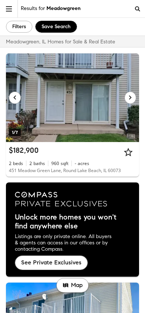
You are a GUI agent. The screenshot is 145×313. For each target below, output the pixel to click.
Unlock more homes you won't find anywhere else (65, 222)
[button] (9, 8)
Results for (51, 8)
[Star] (128, 152)
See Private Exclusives (51, 262)
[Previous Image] (15, 97)
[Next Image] (130, 97)
